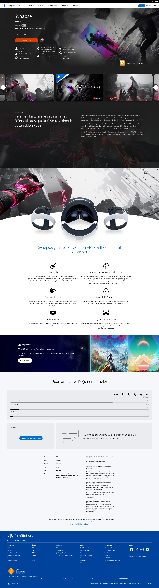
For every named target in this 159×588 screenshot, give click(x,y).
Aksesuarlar (52, 6)
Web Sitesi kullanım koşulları (110, 583)
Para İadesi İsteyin (85, 560)
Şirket (9, 558)
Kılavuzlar (82, 562)
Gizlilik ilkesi (97, 583)
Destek (74, 6)
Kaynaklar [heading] (108, 545)
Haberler (64, 6)
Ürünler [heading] (34, 545)
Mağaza (11, 6)
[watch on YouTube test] (97, 98)
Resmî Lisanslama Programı (112, 560)
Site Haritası (123, 583)
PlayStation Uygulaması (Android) (138, 556)
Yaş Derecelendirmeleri (111, 553)
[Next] (155, 87)
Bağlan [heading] (131, 545)
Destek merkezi (84, 548)
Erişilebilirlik (59, 550)
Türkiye (14, 583)
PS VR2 (33, 553)
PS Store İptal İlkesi (110, 550)
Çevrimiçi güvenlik (61, 553)
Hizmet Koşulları (109, 548)
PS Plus (40, 6)
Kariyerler (10, 550)
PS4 (33, 550)
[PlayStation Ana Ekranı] (4, 5)
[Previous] (3, 87)
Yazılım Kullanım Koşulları (144, 583)
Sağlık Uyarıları (90, 496)
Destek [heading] (82, 545)
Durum (82, 553)
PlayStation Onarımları (86, 555)
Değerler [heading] (59, 545)
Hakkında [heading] (10, 545)
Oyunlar (29, 6)
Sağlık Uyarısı (108, 555)
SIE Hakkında (10, 548)
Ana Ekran (10, 540)
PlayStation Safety (85, 550)
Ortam (57, 548)
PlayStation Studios (12, 553)
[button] (79, 87)
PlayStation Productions (13, 555)
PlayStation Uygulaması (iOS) (136, 554)
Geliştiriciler (108, 558)
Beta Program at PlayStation (136, 559)
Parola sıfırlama (84, 558)
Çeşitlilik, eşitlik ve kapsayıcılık (64, 555)
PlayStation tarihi (12, 560)
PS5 (20, 6)
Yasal (91, 583)
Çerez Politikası (132, 583)
